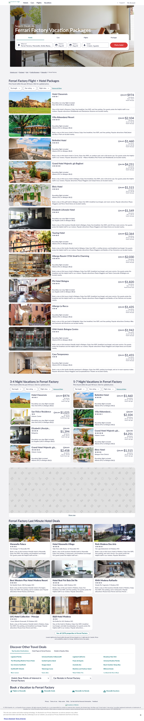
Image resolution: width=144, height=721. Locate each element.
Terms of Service (21, 719)
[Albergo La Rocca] (93, 315)
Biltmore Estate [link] (108, 669)
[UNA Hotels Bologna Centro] (93, 339)
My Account (131, 3)
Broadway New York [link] (110, 657)
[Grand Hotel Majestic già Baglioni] (93, 172)
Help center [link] (62, 701)
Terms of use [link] (53, 701)
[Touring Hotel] (93, 241)
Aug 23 (75, 46)
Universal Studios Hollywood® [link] (52, 657)
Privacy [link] (47, 701)
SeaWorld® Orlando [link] (17, 669)
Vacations (47, 3)
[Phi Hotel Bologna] (93, 290)
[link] (25, 691)
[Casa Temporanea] (93, 363)
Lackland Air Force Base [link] (111, 673)
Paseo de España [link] (78, 661)
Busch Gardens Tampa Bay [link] (112, 665)
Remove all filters (57, 88)
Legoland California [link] (79, 657)
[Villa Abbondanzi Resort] (93, 126)
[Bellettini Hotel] (93, 149)
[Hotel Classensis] (93, 103)
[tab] (30, 37)
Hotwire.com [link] (13, 72)
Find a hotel (118, 45)
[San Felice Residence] (50, 417)
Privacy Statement (9, 719)
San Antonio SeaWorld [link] (18, 665)
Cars (32, 3)
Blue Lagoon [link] (15, 673)
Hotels (25, 3)
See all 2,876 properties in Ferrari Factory (72, 633)
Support (122, 3)
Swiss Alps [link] (45, 673)
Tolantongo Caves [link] (47, 669)
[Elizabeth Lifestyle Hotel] (93, 218)
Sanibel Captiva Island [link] (49, 661)
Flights (39, 3)
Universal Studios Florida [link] (112, 661)
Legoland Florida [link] (16, 657)
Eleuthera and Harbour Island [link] (82, 669)
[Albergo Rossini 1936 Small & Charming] (93, 265)
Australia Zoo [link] (77, 665)
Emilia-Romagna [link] (34, 72)
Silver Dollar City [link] (78, 673)
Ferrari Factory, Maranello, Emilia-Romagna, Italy (37, 46)
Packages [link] (21, 72)
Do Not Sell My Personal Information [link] (81, 701)
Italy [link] (27, 72)
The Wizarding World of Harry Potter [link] (23, 661)
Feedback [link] (95, 701)
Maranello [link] (44, 72)
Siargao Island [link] (46, 665)
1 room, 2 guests (93, 46)
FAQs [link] (67, 701)
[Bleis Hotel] (93, 195)
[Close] (140, 715)
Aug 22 (61, 46)
